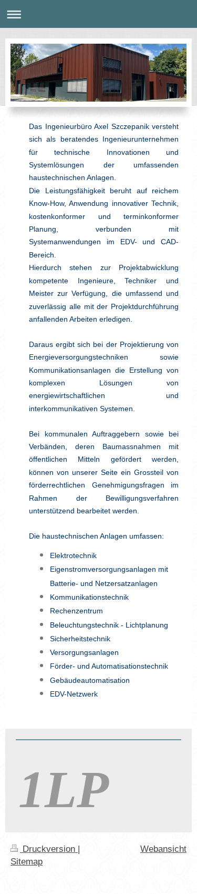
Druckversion (49, 849)
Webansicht (163, 849)
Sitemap (27, 862)
